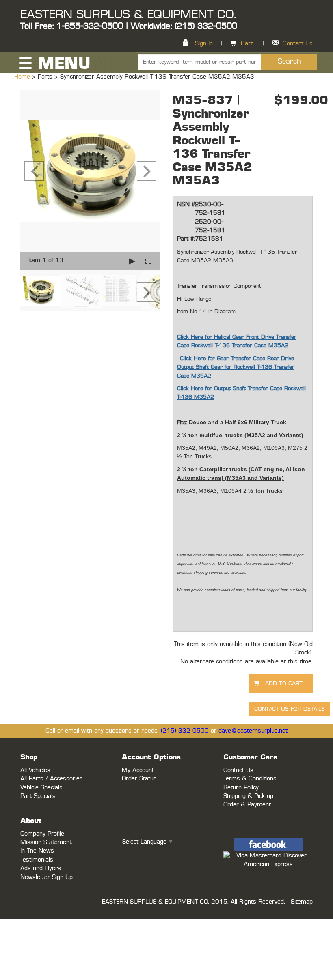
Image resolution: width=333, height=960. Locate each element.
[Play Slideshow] (132, 261)
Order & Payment (247, 805)
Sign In (204, 44)
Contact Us (298, 44)
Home (23, 77)
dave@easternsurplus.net (253, 731)
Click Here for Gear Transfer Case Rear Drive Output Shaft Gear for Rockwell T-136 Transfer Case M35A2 (235, 367)
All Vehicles (35, 770)
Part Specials (38, 796)
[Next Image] (146, 171)
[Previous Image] (34, 171)
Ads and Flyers (40, 868)
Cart (247, 44)
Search (289, 61)
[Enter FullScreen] (148, 261)
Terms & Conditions (250, 779)
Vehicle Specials (41, 788)
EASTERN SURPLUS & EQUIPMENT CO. (128, 15)
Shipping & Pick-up (248, 796)
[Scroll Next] (146, 292)
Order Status (139, 779)
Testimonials (36, 860)
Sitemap (302, 902)
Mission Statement (45, 842)
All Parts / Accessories (51, 779)
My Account (138, 770)
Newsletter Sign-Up (46, 877)
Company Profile (42, 834)
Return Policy (241, 788)
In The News (37, 851)
